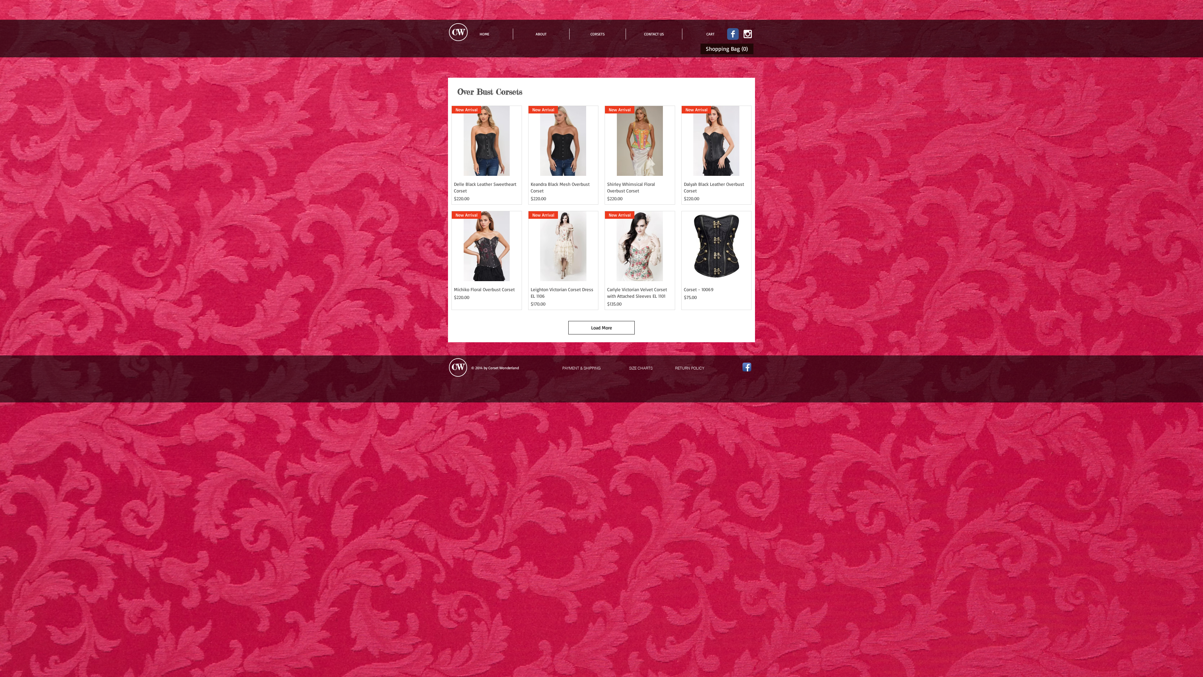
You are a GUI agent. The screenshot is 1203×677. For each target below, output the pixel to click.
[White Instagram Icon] (747, 34)
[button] (728, 48)
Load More (601, 328)
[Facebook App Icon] (746, 367)
